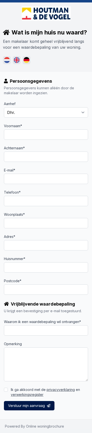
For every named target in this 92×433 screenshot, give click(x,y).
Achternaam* (14, 148)
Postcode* (12, 281)
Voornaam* (13, 126)
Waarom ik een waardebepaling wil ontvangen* (42, 322)
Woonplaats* (14, 214)
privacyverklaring (61, 389)
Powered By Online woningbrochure (34, 426)
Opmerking (13, 344)
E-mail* (9, 170)
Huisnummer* (14, 259)
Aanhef (9, 104)
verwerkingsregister (27, 394)
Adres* (9, 236)
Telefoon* (12, 192)
